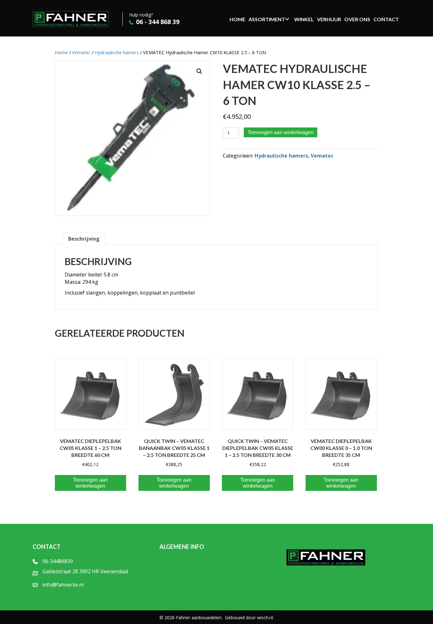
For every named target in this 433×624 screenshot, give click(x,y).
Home (61, 52)
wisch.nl (265, 617)
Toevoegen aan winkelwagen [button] (90, 483)
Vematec (81, 52)
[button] (199, 71)
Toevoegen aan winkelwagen (280, 132)
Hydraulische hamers (117, 52)
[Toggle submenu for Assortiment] (287, 19)
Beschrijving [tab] (84, 238)
